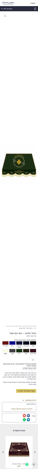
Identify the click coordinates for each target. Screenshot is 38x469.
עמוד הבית (33, 326)
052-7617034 (7, 9)
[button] (35, 8)
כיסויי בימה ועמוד (26, 326)
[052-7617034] (1, 8)
